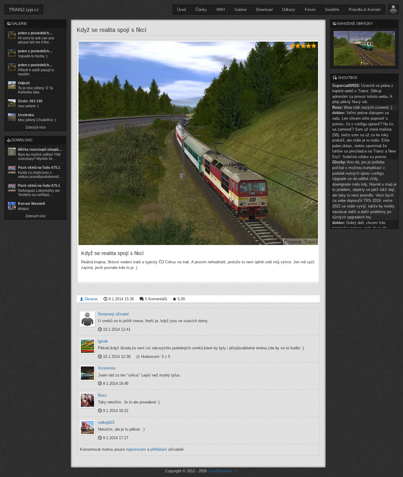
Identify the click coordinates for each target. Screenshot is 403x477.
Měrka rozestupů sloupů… (40, 149)
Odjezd (24, 83)
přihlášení (158, 449)
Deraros (90, 299)
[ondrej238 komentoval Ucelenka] (12, 117)
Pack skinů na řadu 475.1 (39, 168)
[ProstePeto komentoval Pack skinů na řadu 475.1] (12, 188)
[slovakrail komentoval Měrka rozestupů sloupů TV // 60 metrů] (12, 151)
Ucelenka (26, 115)
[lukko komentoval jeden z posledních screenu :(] (12, 53)
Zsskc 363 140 (30, 101)
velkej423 (106, 422)
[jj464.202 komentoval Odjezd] (12, 85)
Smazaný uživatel (113, 314)
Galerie (241, 9)
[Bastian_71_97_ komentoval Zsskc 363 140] (12, 103)
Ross (102, 395)
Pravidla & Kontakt (365, 9)
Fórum (310, 9)
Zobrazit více (35, 127)
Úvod (181, 9)
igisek (103, 341)
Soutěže (332, 9)
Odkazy (288, 9)
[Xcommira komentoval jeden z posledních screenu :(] (12, 67)
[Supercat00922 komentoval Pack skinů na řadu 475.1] (12, 169)
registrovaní (136, 449)
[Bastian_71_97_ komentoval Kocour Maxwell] (12, 206)
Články (201, 9)
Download (264, 9)
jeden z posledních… (35, 33)
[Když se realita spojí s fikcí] (198, 143)
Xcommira (106, 368)
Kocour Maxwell (31, 204)
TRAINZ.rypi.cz (24, 9)
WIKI (221, 9)
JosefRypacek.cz (223, 471)
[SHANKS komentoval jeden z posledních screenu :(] (12, 35)
